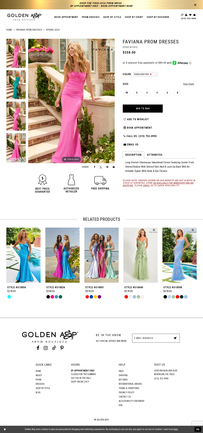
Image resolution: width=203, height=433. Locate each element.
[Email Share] (114, 167)
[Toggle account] (186, 15)
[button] (42, 190)
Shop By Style (43, 388)
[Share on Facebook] (94, 167)
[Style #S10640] (140, 255)
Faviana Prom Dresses (29, 30)
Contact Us (125, 396)
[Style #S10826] (62, 255)
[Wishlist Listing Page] (190, 15)
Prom (38, 379)
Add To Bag (143, 108)
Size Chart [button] (188, 84)
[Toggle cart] (195, 15)
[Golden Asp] (24, 17)
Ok (198, 429)
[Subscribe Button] (175, 338)
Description (133, 154)
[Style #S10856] (23, 255)
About (39, 375)
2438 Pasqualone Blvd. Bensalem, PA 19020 (166, 372)
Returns (123, 379)
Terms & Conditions (129, 388)
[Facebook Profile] (38, 348)
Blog (38, 392)
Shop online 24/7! (80, 381)
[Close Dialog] (5, 429)
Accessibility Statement (132, 401)
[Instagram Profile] (45, 348)
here (176, 429)
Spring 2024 (52, 30)
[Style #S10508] (179, 255)
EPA (121, 405)
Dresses (40, 384)
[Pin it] (107, 167)
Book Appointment (139, 127)
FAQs (121, 371)
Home (9, 30)
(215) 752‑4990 (188, 18)
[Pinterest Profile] (62, 348)
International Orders (130, 384)
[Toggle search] (182, 15)
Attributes (154, 154)
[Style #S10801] (101, 255)
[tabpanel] (16, 54)
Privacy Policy (126, 392)
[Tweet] (101, 167)
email (146, 185)
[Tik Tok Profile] (54, 348)
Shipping (123, 375)
